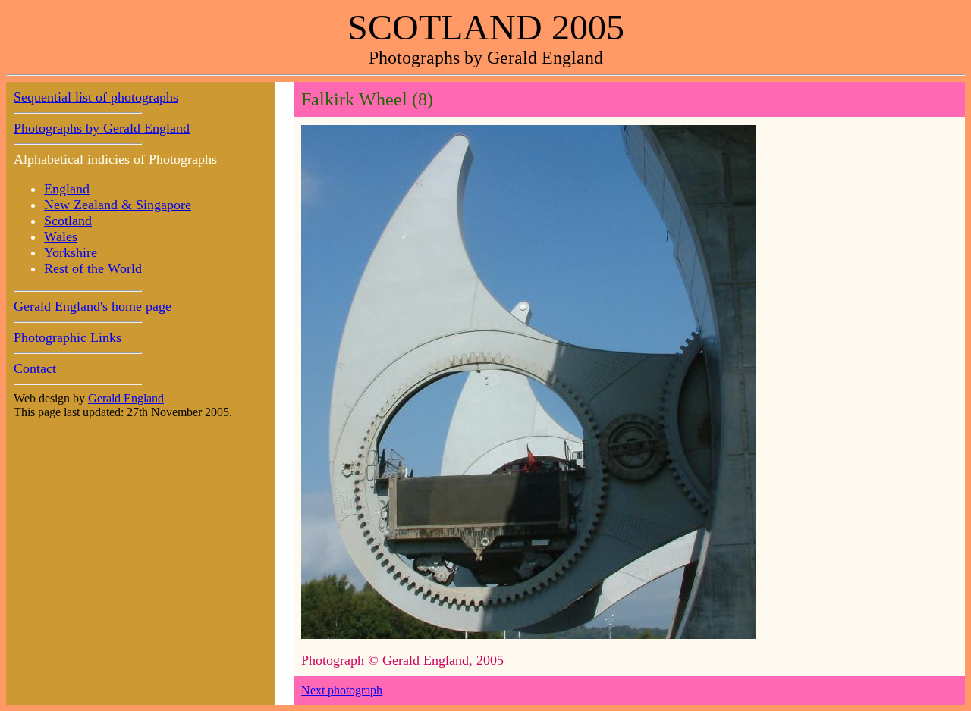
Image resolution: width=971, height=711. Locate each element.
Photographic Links (67, 337)
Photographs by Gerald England (102, 128)
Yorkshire (70, 252)
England (67, 188)
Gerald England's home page (92, 306)
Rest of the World (93, 268)
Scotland (68, 220)
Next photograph (341, 690)
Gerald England (126, 398)
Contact (35, 368)
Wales (60, 236)
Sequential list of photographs (96, 97)
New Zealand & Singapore (117, 204)
